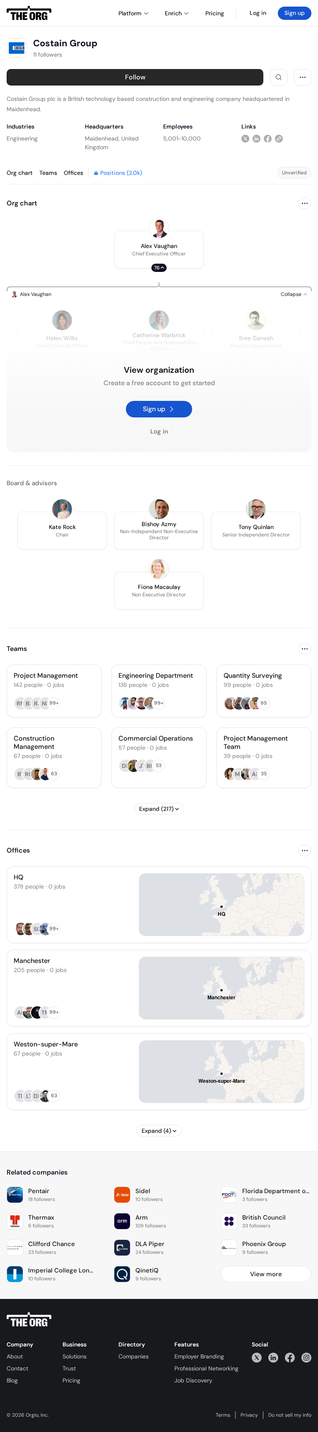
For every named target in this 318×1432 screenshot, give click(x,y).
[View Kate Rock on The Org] (62, 509)
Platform (130, 13)
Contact (17, 1368)
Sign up (294, 13)
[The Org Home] (29, 13)
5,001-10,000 (182, 138)
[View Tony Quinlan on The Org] (256, 509)
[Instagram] (306, 1357)
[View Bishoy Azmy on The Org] (159, 509)
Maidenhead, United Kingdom (112, 143)
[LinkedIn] (273, 1357)
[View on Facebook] (268, 138)
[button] (159, 250)
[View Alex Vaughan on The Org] (159, 228)
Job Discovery (193, 1380)
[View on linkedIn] (256, 138)
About (15, 1356)
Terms (223, 1415)
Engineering (22, 138)
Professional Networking (206, 1368)
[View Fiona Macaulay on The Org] (159, 569)
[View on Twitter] (245, 138)
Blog (12, 1380)
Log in (258, 13)
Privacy (249, 1415)
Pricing (71, 1380)
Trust (69, 1368)
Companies (133, 1356)
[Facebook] (290, 1357)
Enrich (173, 13)
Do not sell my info (289, 1415)
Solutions (75, 1356)
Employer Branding (199, 1356)
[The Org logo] (29, 1319)
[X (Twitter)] (257, 1357)
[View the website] (279, 138)
